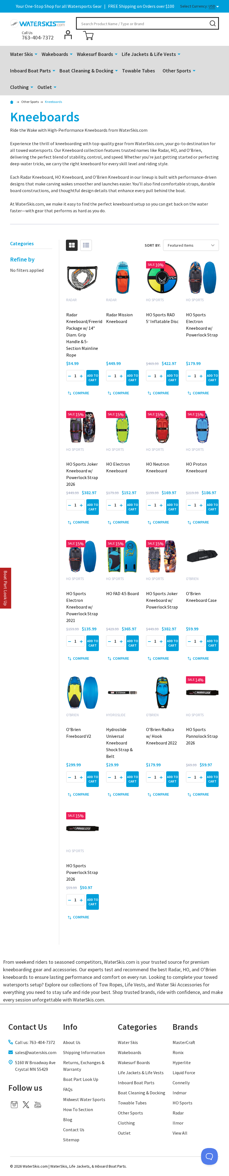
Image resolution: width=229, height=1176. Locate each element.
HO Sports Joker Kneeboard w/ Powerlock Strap (162, 600)
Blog (67, 1119)
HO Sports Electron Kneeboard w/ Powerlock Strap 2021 (82, 607)
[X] (26, 1105)
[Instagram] (14, 1105)
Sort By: (153, 245)
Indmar (180, 1092)
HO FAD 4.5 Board (122, 593)
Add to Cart (92, 377)
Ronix (178, 1052)
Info (70, 1026)
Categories (137, 1026)
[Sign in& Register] (68, 34)
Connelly (181, 1082)
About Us (71, 1042)
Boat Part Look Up (80, 1079)
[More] (36, 54)
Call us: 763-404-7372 (35, 1042)
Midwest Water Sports (84, 1099)
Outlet (44, 87)
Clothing (19, 87)
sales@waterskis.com (35, 1052)
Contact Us (73, 1129)
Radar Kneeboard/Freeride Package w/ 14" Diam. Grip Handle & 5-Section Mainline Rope (85, 335)
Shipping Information (84, 1052)
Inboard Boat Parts (30, 70)
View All (180, 1133)
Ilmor (178, 1123)
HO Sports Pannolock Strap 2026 (202, 736)
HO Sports (182, 1103)
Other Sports (177, 70)
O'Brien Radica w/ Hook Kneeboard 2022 (161, 736)
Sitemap (71, 1139)
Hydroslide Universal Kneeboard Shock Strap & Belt (119, 743)
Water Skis (21, 54)
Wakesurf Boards (95, 54)
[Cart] (88, 35)
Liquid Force (184, 1072)
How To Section (78, 1109)
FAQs (68, 1089)
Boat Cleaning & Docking (86, 70)
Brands (185, 1026)
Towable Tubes (138, 70)
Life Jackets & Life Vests (149, 54)
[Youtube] (38, 1105)
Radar (178, 1113)
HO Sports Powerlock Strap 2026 (82, 872)
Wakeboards (55, 54)
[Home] (12, 102)
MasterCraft (184, 1042)
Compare (81, 392)
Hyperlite (182, 1062)
